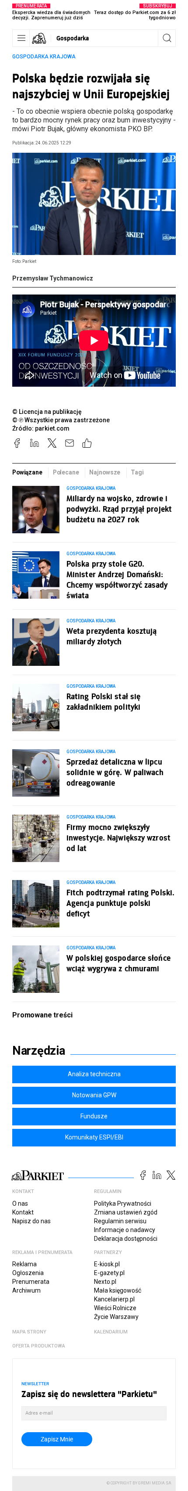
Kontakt (23, 1212)
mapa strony (29, 1332)
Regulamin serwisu (120, 1221)
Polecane (66, 472)
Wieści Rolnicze (115, 1307)
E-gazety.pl (109, 1272)
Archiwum (26, 1290)
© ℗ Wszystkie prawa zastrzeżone (61, 420)
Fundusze (94, 1116)
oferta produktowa (38, 1346)
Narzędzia (38, 1051)
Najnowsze (104, 472)
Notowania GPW (94, 1095)
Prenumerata (30, 1281)
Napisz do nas (31, 1221)
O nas (20, 1203)
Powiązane (27, 472)
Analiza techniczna (94, 1074)
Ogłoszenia (28, 1272)
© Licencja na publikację (47, 411)
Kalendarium (111, 1332)
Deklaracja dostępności (125, 1238)
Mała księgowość (117, 1290)
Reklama (24, 1264)
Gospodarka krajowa (44, 57)
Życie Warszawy (116, 1316)
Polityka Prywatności (122, 1203)
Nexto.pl (105, 1281)
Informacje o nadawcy (124, 1229)
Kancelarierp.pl (114, 1299)
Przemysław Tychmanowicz (52, 278)
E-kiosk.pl (107, 1264)
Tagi (137, 472)
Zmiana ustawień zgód (125, 1212)
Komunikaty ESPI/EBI (94, 1137)
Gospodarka (72, 38)
